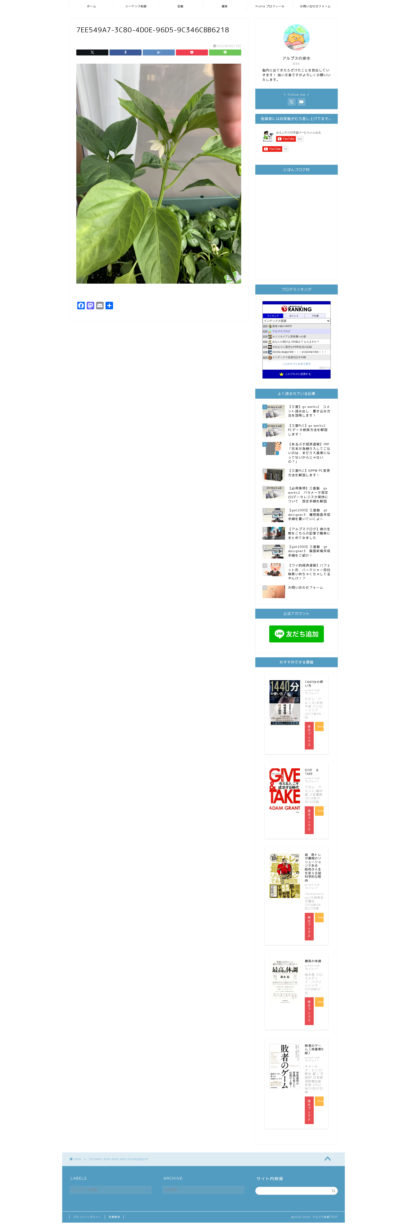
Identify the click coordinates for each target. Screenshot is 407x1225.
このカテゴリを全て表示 (296, 363)
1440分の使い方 (314, 684)
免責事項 (114, 1217)
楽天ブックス (309, 735)
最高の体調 (313, 961)
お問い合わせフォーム (315, 6)
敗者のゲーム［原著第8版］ (314, 1049)
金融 (180, 6)
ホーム (91, 6)
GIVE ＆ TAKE (313, 772)
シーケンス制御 (136, 6)
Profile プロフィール (270, 6)
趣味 (225, 6)
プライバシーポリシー (87, 1217)
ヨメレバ (311, 693)
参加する (324, 367)
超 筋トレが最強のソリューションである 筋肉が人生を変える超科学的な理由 (313, 867)
